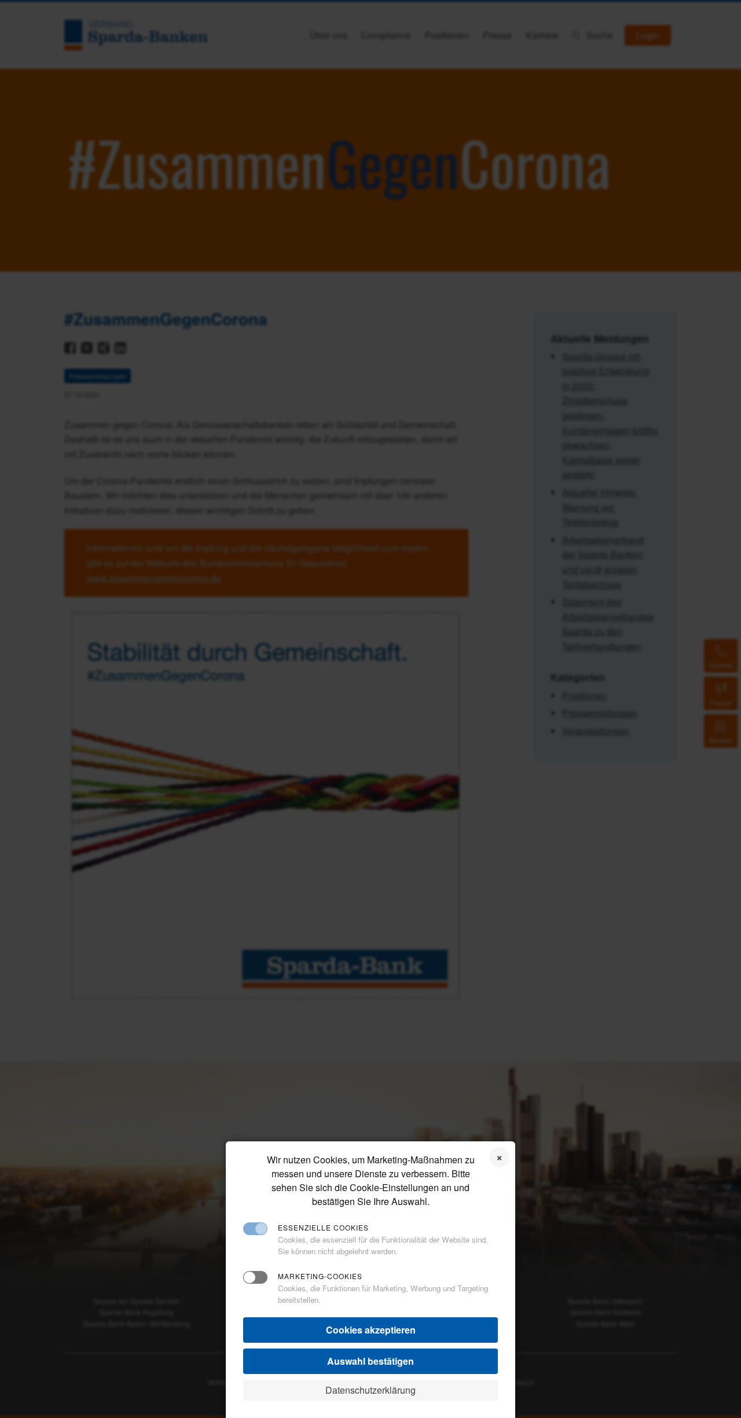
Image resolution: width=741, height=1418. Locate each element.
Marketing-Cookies (320, 1276)
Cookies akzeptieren (371, 1329)
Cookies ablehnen (499, 1157)
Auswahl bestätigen (370, 1361)
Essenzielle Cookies (323, 1227)
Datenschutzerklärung (370, 1390)
